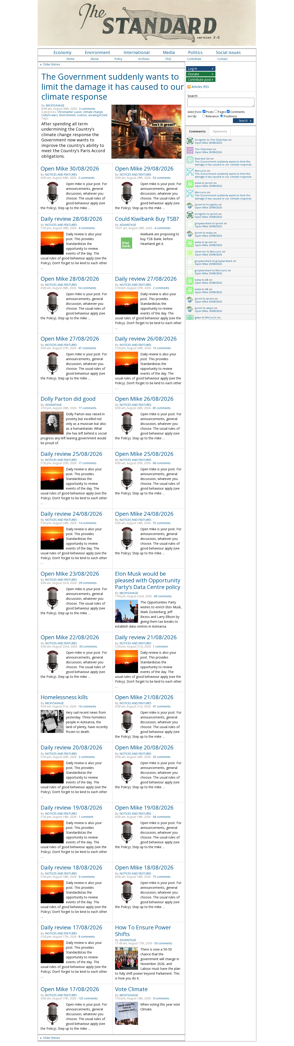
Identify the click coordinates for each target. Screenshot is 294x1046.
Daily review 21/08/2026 (146, 637)
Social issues (228, 52)
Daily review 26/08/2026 (146, 338)
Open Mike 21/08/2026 (144, 697)
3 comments (87, 109)
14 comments (87, 523)
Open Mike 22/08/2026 (70, 637)
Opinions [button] (220, 131)
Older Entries (51, 64)
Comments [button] (197, 131)
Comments (237, 112)
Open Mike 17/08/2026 (70, 989)
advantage (128, 225)
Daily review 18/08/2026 (71, 867)
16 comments (87, 706)
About (94, 59)
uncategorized (97, 115)
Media (169, 52)
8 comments (87, 937)
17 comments (87, 408)
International (137, 52)
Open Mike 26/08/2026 (144, 398)
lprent (209, 183)
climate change (93, 112)
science (82, 115)
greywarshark (203, 223)
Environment (97, 52)
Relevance (212, 116)
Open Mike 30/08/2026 (70, 168)
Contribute (194, 59)
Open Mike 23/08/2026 (70, 573)
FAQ (168, 59)
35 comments (162, 757)
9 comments (87, 877)
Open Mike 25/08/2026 (144, 453)
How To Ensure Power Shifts (143, 930)
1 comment (160, 646)
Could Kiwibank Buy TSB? (147, 218)
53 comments (162, 178)
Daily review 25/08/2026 (71, 453)
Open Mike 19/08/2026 (144, 807)
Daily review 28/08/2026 (71, 218)
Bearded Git (202, 158)
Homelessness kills (64, 697)
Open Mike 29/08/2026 (144, 168)
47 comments (87, 348)
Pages (222, 112)
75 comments (162, 523)
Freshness (230, 116)
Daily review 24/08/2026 (71, 513)
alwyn (209, 308)
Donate (193, 74)
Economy (62, 52)
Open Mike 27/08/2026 (70, 338)
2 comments (86, 178)
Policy (118, 59)
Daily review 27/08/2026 (146, 278)
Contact (222, 59)
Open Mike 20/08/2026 (144, 747)
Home (70, 59)
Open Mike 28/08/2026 (70, 278)
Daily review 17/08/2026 (71, 927)
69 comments (163, 596)
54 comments (87, 288)
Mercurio (200, 170)
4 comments (87, 228)
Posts (209, 112)
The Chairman (219, 139)
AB (206, 279)
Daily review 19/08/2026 (71, 807)
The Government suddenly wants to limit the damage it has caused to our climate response (112, 86)
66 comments (162, 463)
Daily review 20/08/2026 (71, 747)
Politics (195, 52)
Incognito (200, 139)
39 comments (88, 583)
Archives (144, 59)
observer (200, 251)
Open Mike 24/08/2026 (144, 513)
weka (198, 183)
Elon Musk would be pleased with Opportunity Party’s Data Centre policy (147, 580)
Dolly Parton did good (68, 398)
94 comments (162, 817)
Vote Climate (131, 989)
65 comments (162, 408)
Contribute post (199, 79)
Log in (192, 68)
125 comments (88, 998)
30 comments (88, 646)
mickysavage (55, 105)
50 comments (163, 943)
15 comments (162, 348)
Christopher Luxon (69, 112)
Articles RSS (200, 86)
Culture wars (49, 115)
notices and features (61, 175)
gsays (198, 317)
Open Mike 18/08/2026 (144, 867)
